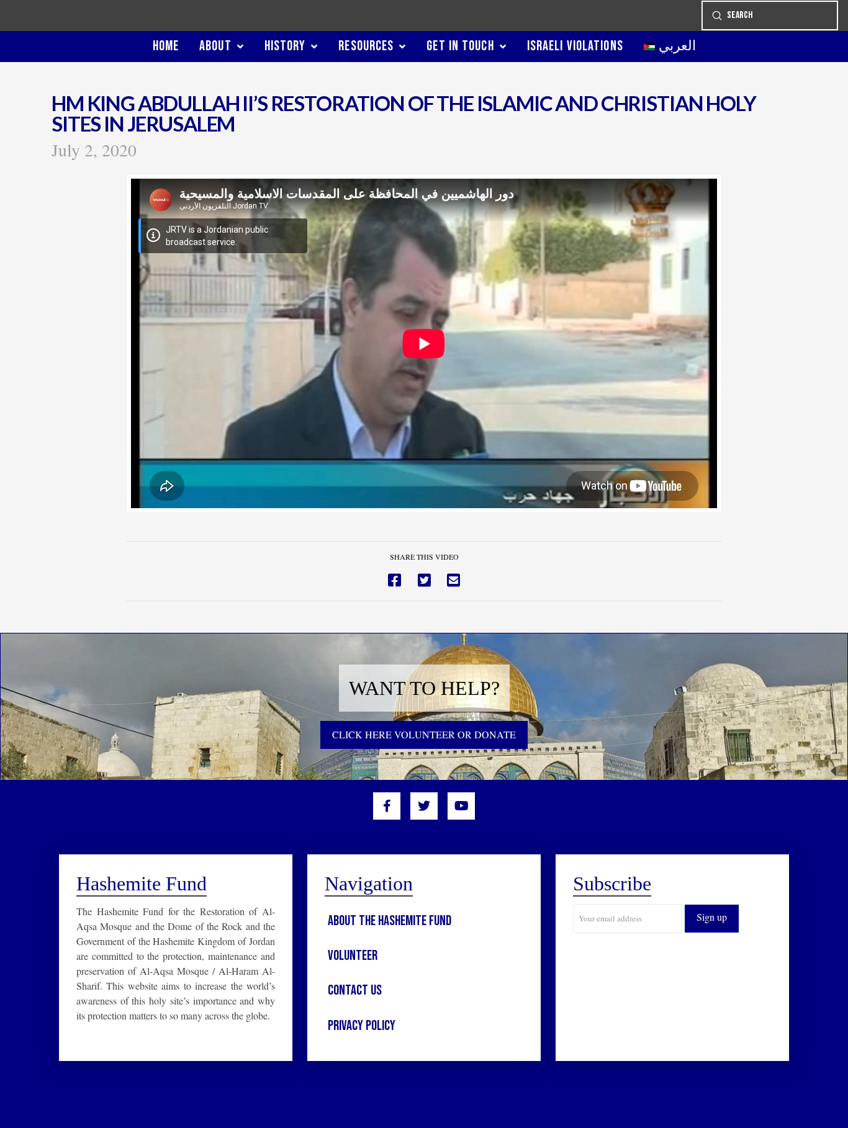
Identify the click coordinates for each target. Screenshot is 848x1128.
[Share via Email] (453, 580)
